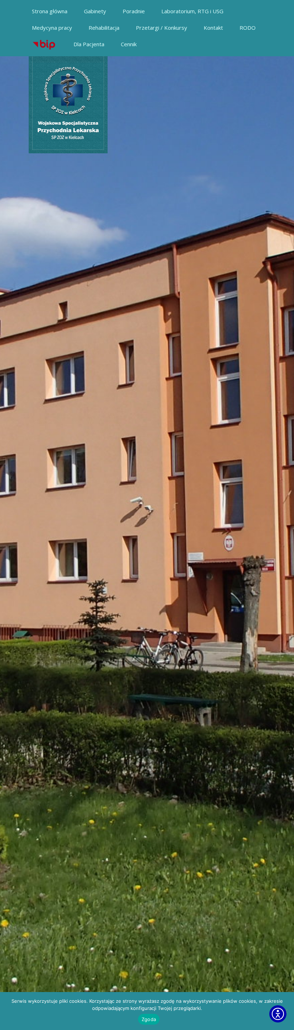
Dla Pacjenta (89, 44)
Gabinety (95, 11)
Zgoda (149, 1019)
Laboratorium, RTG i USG (192, 11)
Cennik (129, 44)
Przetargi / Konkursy (161, 27)
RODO (248, 27)
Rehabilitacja (104, 27)
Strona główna (49, 11)
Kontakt (213, 27)
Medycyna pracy (52, 27)
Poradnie (134, 11)
